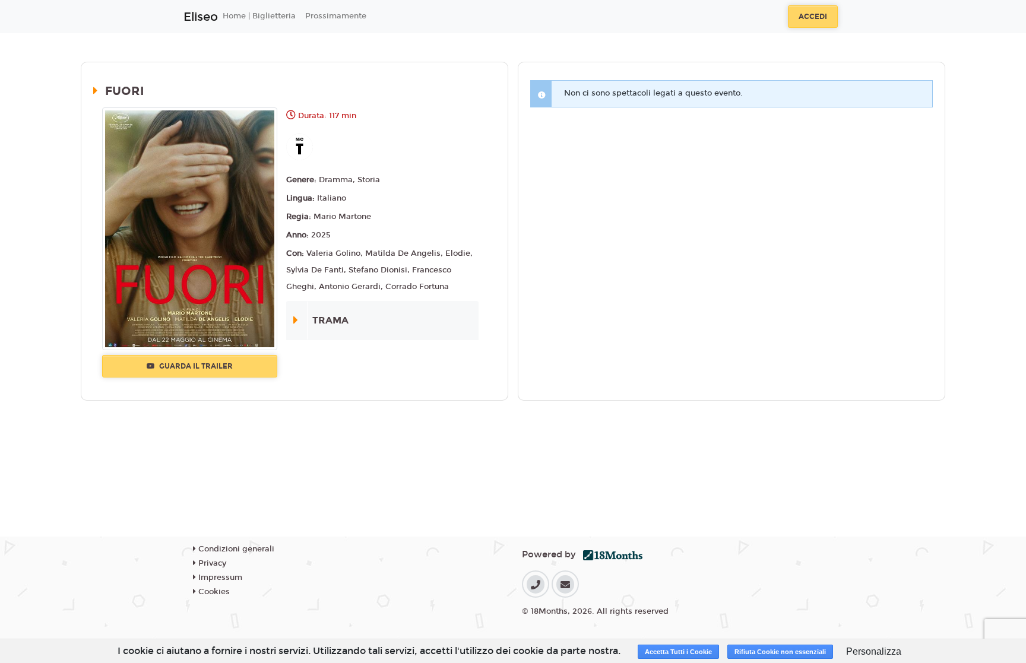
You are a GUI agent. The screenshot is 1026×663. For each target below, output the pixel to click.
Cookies (213, 592)
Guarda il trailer (195, 366)
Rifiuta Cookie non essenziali (780, 651)
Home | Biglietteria (259, 16)
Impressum (219, 577)
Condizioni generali (235, 549)
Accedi (813, 16)
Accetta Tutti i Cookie (678, 651)
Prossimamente (335, 16)
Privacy (211, 563)
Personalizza (873, 651)
